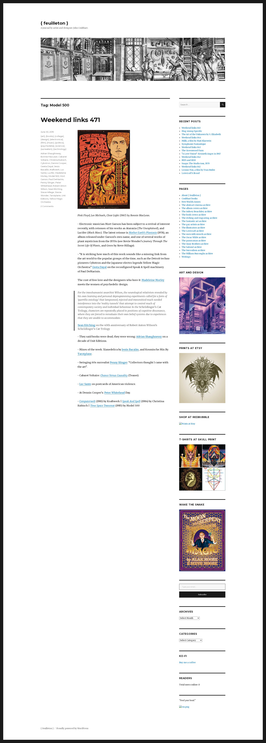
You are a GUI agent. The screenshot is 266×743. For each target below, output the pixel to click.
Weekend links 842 (191, 157)
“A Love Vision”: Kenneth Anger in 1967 (201, 153)
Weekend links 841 (191, 166)
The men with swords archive (196, 234)
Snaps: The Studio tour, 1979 (196, 163)
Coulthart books (189, 198)
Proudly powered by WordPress (72, 728)
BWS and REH (189, 160)
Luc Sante (85, 384)
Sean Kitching (86, 325)
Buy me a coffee (187, 662)
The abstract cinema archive (196, 205)
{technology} (59, 149)
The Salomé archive (192, 247)
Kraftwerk (55, 169)
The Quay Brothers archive (195, 244)
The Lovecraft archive (193, 231)
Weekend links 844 (191, 137)
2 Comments (47, 206)
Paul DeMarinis (56, 179)
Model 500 (53, 176)
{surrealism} (46, 149)
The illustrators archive (193, 227)
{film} (43, 142)
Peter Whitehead (114, 392)
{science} (60, 146)
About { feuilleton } (191, 195)
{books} (50, 136)
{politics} (59, 142)
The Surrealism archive (193, 250)
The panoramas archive (194, 240)
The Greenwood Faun (193, 150)
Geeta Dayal (99, 267)
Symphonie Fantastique (194, 144)
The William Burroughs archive (197, 253)
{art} (43, 136)
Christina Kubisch (57, 160)
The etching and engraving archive (199, 218)
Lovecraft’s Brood (191, 173)
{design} (45, 139)
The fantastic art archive (194, 221)
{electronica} (56, 139)
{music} (50, 142)
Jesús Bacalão (130, 349)
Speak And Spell (131, 401)
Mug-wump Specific (192, 131)
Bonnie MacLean (49, 156)
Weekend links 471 (70, 120)
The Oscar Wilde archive (194, 237)
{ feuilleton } (54, 23)
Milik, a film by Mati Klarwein (196, 141)
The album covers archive (195, 208)
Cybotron (45, 163)
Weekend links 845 (191, 128)
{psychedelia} (47, 146)
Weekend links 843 (191, 147)
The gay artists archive (193, 224)
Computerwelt (87, 401)
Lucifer (51, 173)
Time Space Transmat (102, 405)
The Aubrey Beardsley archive (197, 211)
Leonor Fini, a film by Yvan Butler (198, 170)
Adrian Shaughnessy (149, 336)
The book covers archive (194, 214)
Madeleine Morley (153, 280)
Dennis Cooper (58, 163)
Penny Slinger (118, 362)
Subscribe (202, 594)
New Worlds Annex (191, 202)
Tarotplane (85, 353)
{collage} (59, 136)
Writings (186, 257)
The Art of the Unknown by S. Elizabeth (201, 134)
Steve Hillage (47, 192)
